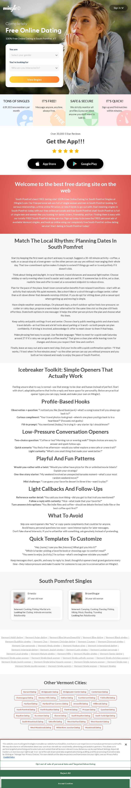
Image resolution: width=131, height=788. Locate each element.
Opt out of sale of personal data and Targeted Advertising (65, 764)
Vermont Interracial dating (24, 649)
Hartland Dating (30, 703)
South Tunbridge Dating (105, 715)
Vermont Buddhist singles (18, 641)
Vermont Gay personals (23, 645)
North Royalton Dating (49, 709)
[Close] (125, 744)
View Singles (34, 79)
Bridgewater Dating (50, 692)
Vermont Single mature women (89, 661)
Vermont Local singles (17, 653)
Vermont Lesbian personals (103, 649)
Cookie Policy (9, 757)
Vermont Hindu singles (49, 645)
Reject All (65, 773)
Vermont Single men (117, 661)
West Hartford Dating (76, 721)
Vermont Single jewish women (16, 661)
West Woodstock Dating (40, 727)
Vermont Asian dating (36, 637)
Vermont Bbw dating (93, 637)
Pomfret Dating (70, 709)
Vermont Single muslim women (30, 666)
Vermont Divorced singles (110, 641)
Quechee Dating (108, 709)
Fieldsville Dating (107, 698)
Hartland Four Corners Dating (55, 703)
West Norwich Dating (100, 721)
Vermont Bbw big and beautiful (64, 637)
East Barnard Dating (86, 698)
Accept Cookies (65, 783)
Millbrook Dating (100, 703)
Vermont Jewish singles (52, 649)
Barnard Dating (29, 692)
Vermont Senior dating (111, 653)
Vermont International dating (102, 645)
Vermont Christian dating (62, 641)
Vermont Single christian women (112, 657)
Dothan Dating (67, 698)
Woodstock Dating (93, 727)
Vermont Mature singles (43, 653)
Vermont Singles (108, 666)
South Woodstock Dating (32, 721)
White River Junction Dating (68, 727)
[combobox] (34, 55)
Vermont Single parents (60, 666)
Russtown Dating (42, 715)
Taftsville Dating (55, 721)
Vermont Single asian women (14, 657)
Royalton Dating (22, 715)
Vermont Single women (85, 666)
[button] (118, 8)
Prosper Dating (89, 709)
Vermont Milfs (64, 653)
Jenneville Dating (80, 703)
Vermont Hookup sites (74, 645)
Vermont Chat (40, 641)
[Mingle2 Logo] (11, 8)
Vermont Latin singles (77, 649)
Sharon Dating (60, 715)
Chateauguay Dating (24, 698)
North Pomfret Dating (26, 709)
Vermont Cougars (86, 641)
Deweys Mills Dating (47, 698)
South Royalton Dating (80, 715)
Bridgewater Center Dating (74, 692)
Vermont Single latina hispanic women (53, 661)
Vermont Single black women (45, 657)
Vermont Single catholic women (78, 657)
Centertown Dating (100, 692)
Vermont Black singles (117, 637)
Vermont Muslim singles (85, 653)
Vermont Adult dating (12, 637)
